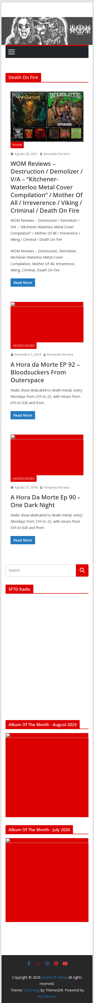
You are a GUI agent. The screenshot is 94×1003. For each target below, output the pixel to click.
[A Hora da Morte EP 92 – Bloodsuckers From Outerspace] (47, 322)
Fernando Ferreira (56, 154)
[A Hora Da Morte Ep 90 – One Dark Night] (47, 454)
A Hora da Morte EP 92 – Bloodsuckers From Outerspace (45, 372)
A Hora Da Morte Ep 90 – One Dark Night (45, 501)
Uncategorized (24, 345)
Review (17, 145)
